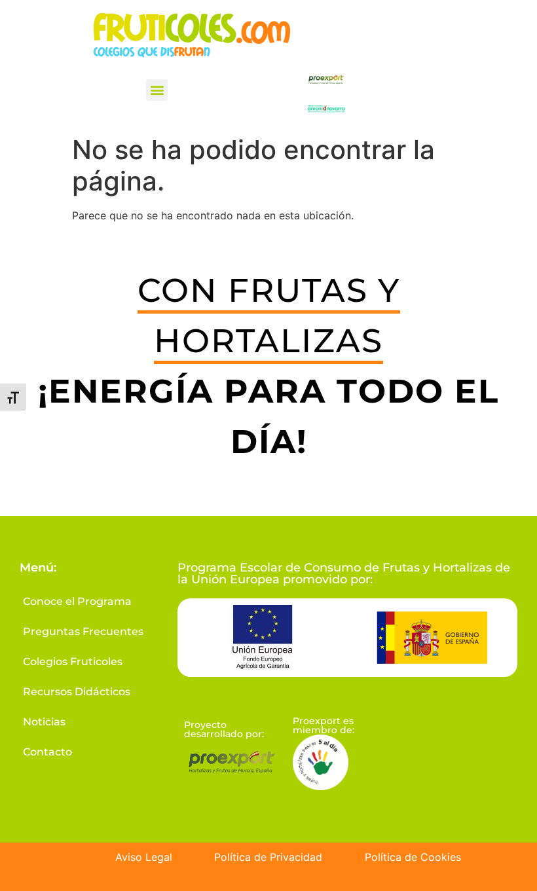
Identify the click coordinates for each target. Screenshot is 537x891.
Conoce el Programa (77, 601)
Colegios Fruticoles (72, 661)
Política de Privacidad (268, 857)
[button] (157, 90)
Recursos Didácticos (76, 691)
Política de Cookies (413, 857)
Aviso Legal (143, 857)
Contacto (47, 752)
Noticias (44, 722)
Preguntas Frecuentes (83, 631)
